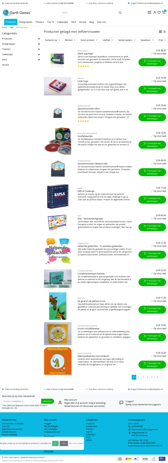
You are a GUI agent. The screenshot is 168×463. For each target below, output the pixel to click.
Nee (63, 443)
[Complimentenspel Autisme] (58, 278)
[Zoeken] (120, 12)
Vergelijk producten (52, 432)
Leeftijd (106, 40)
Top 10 (50, 22)
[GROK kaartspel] (58, 58)
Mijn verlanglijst (50, 429)
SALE (73, 22)
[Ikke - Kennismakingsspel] (58, 223)
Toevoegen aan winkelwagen (154, 62)
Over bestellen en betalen (13, 423)
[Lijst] (164, 31)
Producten (11, 22)
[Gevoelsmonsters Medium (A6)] (58, 168)
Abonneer (47, 401)
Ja (55, 443)
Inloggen (47, 423)
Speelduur (146, 40)
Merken (69, 40)
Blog (91, 22)
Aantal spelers (125, 40)
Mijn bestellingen (51, 426)
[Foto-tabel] (160, 31)
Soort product (87, 40)
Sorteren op (51, 40)
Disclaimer (27, 460)
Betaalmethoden (9, 432)
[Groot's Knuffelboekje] (58, 333)
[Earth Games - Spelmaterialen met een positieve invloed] (17, 12)
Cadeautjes (62, 22)
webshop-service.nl (37, 457)
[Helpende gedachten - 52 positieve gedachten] (58, 251)
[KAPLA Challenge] (58, 196)
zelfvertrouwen (22, 27)
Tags (11, 27)
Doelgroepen (25, 22)
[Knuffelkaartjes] (58, 141)
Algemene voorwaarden (12, 429)
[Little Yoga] (58, 86)
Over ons (101, 22)
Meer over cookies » (76, 443)
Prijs (161, 40)
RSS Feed (59, 460)
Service (82, 22)
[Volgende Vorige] (162, 377)
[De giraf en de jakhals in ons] (58, 306)
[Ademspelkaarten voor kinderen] (58, 361)
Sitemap (51, 460)
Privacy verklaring (9, 434)
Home (4, 27)
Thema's (39, 22)
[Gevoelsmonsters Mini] (58, 113)
